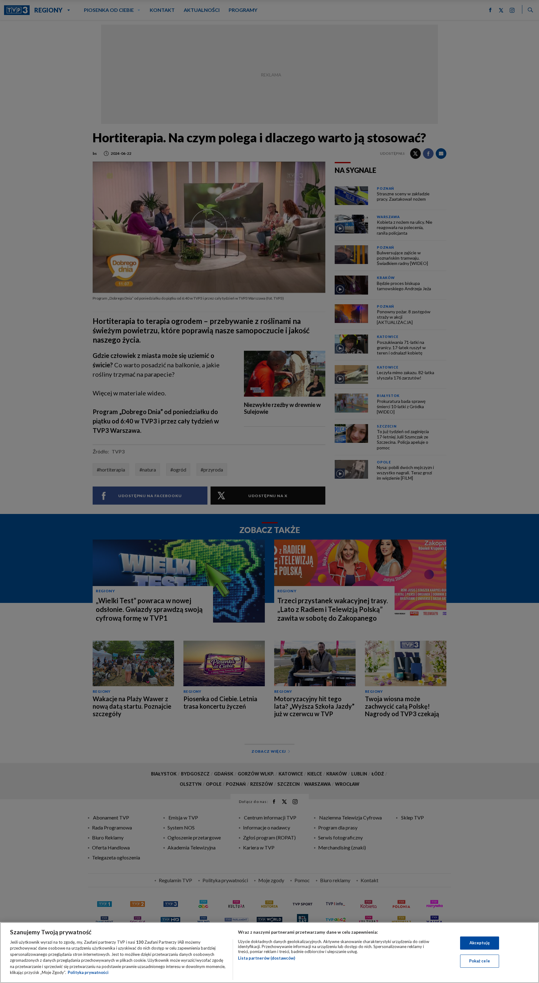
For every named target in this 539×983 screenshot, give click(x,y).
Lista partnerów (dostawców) (266, 958)
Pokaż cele (479, 960)
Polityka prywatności (88, 972)
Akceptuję (479, 942)
